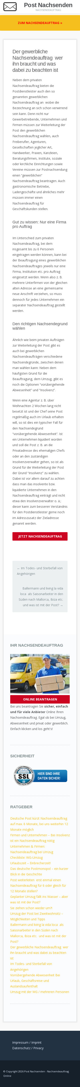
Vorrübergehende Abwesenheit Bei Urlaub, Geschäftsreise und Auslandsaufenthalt (35, 980)
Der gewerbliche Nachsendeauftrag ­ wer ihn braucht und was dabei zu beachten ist (39, 952)
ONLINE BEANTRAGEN (40, 699)
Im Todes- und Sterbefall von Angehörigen (40, 571)
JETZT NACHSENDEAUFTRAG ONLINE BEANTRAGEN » (40, 537)
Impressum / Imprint (27, 1042)
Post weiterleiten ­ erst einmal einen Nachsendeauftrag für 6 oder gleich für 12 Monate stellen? (38, 885)
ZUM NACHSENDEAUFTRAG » (40, 23)
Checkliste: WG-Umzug (26, 857)
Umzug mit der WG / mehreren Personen (39, 992)
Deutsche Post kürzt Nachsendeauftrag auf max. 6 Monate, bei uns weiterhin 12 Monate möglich (39, 824)
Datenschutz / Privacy (28, 1048)
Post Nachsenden (48, 5)
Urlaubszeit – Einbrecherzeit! (30, 863)
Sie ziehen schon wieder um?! (31, 908)
